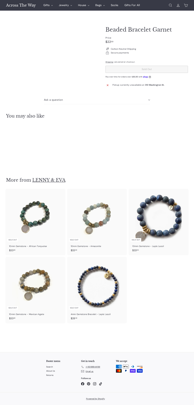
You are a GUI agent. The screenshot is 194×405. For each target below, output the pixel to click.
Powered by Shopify (95, 398)
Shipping (109, 62)
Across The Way (21, 5)
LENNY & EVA (48, 180)
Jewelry (64, 5)
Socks (114, 5)
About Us (50, 371)
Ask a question (53, 99)
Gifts (46, 5)
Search (49, 367)
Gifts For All (132, 5)
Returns (50, 375)
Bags (98, 5)
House (82, 5)
